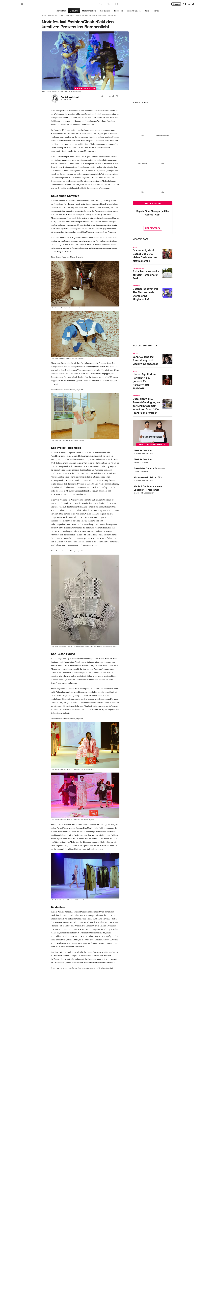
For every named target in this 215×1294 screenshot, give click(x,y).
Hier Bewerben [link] (152, 228)
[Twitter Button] (102, 96)
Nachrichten (52, 15)
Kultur (61, 15)
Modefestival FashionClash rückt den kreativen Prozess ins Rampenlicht (91, 15)
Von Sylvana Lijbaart (70, 97)
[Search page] (189, 3)
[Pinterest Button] (113, 96)
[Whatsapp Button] (117, 96)
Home (44, 15)
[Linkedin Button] (109, 96)
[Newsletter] (184, 3)
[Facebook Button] (106, 96)
